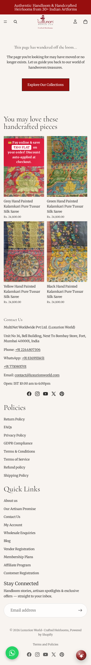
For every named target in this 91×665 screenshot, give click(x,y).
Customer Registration (21, 573)
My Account (13, 525)
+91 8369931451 (33, 358)
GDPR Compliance (18, 443)
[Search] (15, 22)
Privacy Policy (15, 435)
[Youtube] (45, 393)
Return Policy (14, 419)
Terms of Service (17, 459)
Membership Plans (18, 557)
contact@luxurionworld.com (37, 375)
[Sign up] (80, 610)
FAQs (8, 427)
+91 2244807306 (27, 350)
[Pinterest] (62, 393)
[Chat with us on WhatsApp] (12, 652)
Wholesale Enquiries (19, 533)
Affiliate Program (17, 565)
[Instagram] (37, 393)
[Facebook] (29, 393)
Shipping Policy (16, 475)
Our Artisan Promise (20, 509)
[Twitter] (53, 393)
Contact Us (12, 517)
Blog (7, 541)
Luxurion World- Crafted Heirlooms (45, 630)
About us (11, 501)
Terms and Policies (45, 644)
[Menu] (5, 21)
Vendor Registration (19, 549)
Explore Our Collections (46, 85)
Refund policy (14, 467)
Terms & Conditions (19, 451)
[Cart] (85, 22)
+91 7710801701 (15, 366)
